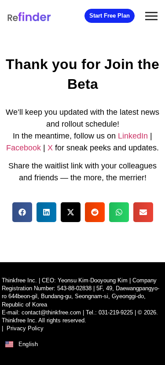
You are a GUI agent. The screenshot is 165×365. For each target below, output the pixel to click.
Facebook (23, 147)
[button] (22, 212)
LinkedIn (133, 135)
